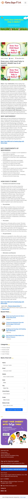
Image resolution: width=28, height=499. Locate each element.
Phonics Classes (6, 347)
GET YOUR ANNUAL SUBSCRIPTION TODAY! (14, 469)
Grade (4, 397)
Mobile (4, 374)
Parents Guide (5, 349)
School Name (5, 391)
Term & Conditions (5, 454)
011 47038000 (5, 479)
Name (4, 362)
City (3, 385)
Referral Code (5, 403)
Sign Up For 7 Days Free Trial (14, 409)
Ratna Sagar (23, 497)
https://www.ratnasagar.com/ (9, 485)
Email (3, 368)
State (3, 380)
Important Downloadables (7, 457)
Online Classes (5, 352)
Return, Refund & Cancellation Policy (10, 455)
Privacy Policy (4, 452)
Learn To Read (5, 354)
